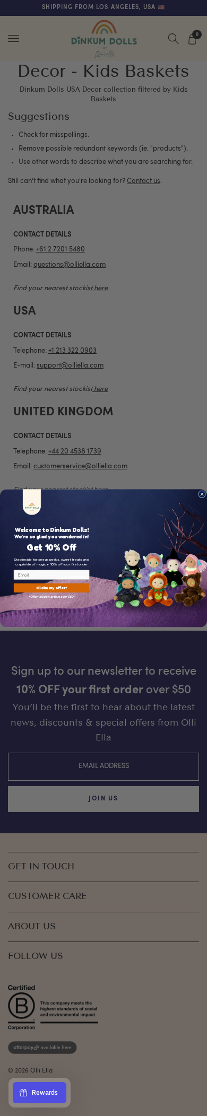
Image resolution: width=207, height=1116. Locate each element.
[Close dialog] (202, 494)
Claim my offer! (51, 587)
